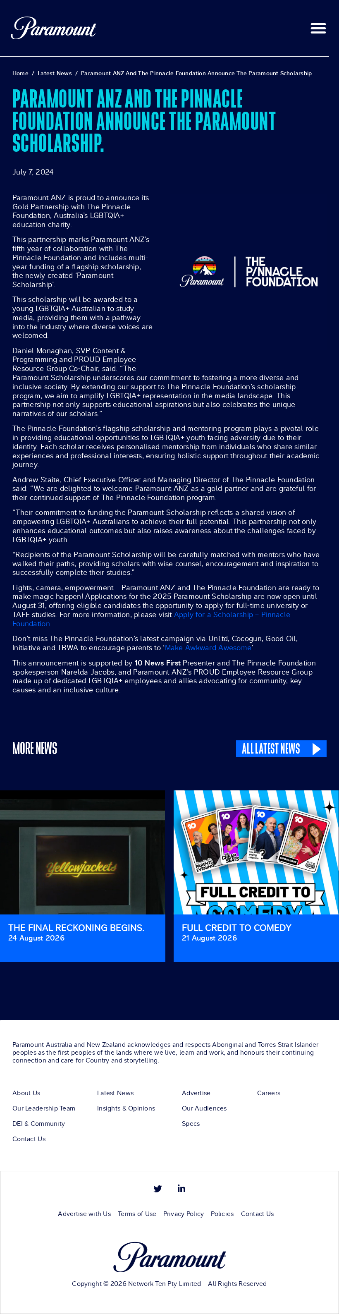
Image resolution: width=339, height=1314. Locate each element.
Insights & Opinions (126, 1108)
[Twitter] (157, 1189)
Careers (268, 1093)
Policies (222, 1214)
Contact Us (28, 1139)
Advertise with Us (84, 1214)
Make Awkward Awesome (208, 647)
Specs (191, 1124)
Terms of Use (137, 1214)
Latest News (115, 1093)
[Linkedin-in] (181, 1189)
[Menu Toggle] (318, 28)
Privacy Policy (183, 1214)
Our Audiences (204, 1108)
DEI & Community (38, 1124)
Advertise (196, 1093)
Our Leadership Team (43, 1108)
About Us (26, 1093)
